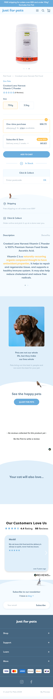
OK (44, 180)
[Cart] (49, 10)
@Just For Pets (26, 402)
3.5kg (26, 105)
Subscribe (41, 605)
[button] (26, 92)
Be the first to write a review (27, 439)
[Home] (12, 10)
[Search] (43, 10)
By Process (45, 692)
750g (10, 105)
